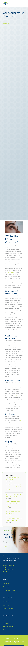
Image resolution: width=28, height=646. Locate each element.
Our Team (6, 583)
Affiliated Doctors (8, 626)
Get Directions (7, 572)
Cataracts (6, 601)
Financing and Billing (9, 590)
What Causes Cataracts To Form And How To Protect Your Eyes (13, 487)
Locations (6, 623)
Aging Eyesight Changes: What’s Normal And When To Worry (14, 504)
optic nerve (11, 272)
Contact (5, 630)
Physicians (6, 620)
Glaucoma (6, 23)
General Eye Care (8, 608)
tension (15, 395)
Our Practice (6, 587)
